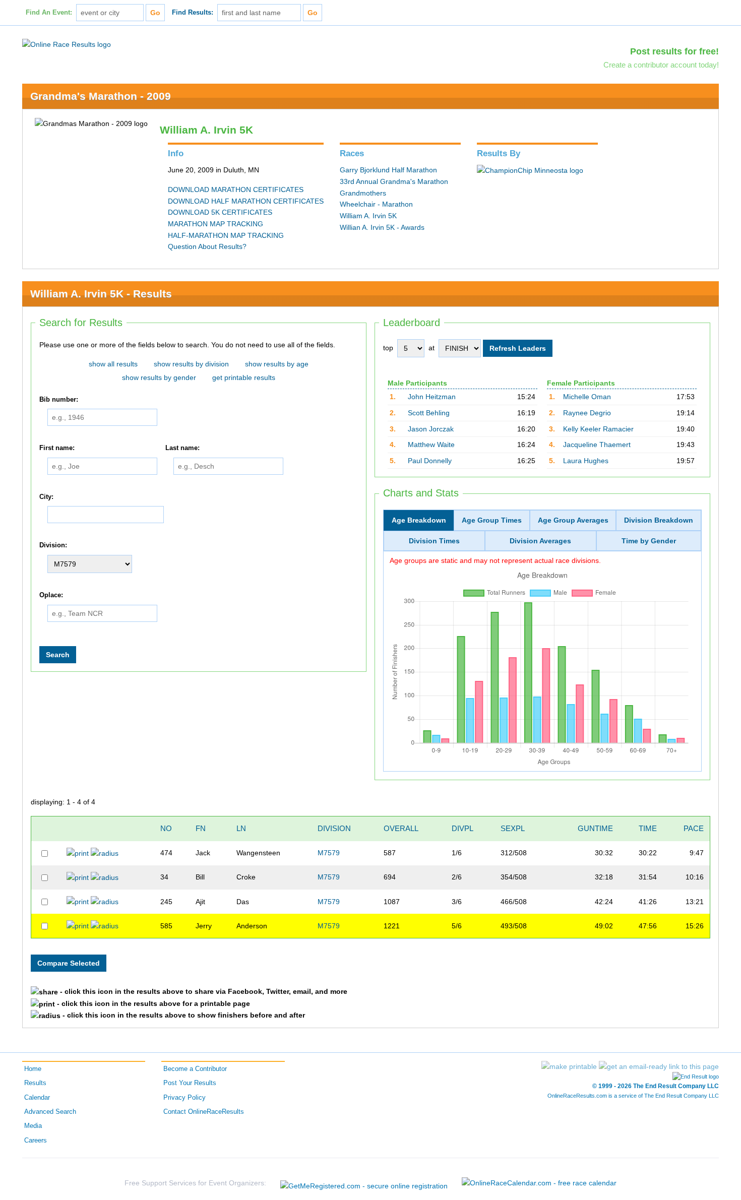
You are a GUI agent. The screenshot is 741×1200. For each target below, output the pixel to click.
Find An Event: (49, 12)
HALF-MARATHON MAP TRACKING (226, 235)
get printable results (243, 377)
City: (46, 496)
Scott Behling (429, 413)
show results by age (276, 364)
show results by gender (159, 377)
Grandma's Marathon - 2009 (100, 96)
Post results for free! (674, 51)
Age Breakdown (419, 520)
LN (241, 828)
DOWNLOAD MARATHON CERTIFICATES (235, 189)
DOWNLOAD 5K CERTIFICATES (220, 212)
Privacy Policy (184, 1097)
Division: (53, 545)
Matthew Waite (431, 444)
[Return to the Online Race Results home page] (66, 44)
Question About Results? (207, 246)
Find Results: (192, 12)
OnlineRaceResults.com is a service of (633, 1096)
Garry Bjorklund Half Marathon (388, 170)
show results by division (191, 364)
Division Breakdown (658, 520)
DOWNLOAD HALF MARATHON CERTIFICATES (246, 201)
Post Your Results (189, 1083)
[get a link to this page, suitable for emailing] (659, 1066)
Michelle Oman (587, 397)
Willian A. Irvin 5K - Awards (382, 227)
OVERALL (401, 828)
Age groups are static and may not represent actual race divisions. (495, 560)
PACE (694, 828)
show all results (113, 364)
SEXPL (513, 828)
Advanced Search (50, 1111)
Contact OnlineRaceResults (203, 1111)
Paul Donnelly (430, 461)
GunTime (595, 828)
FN (201, 828)
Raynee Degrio (587, 413)
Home (32, 1068)
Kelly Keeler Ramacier (598, 429)
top (388, 348)
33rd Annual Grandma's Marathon (394, 181)
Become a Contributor (195, 1068)
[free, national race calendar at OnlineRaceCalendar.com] (539, 1183)
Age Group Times (492, 520)
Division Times (434, 541)
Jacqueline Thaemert (597, 444)
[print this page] (569, 1066)
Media (33, 1125)
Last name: (182, 448)
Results (35, 1083)
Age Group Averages (573, 520)
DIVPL (462, 828)
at (431, 348)
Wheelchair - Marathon (376, 204)
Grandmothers (363, 193)
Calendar (37, 1097)
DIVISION (334, 828)
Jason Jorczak (431, 429)
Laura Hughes (585, 461)
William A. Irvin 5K (368, 216)
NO (166, 828)
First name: (57, 448)
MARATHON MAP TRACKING (215, 224)
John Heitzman (432, 397)
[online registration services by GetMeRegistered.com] (364, 1183)
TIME (648, 828)
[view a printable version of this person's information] (78, 853)
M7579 (329, 853)
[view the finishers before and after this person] (104, 853)
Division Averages (540, 541)
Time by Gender (649, 541)
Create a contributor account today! (661, 64)
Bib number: (58, 399)
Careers (35, 1140)
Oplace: (51, 595)
